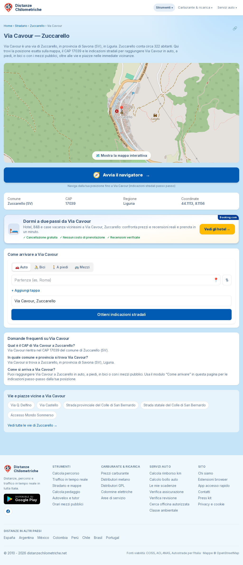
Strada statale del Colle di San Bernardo (175, 405)
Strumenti (164, 7)
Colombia (60, 538)
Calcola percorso (65, 473)
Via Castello (49, 405)
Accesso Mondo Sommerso (32, 415)
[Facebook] (8, 511)
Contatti (204, 492)
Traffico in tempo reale (70, 479)
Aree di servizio (113, 498)
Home (8, 26)
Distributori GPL (113, 486)
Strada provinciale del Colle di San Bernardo (101, 405)
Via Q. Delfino (21, 405)
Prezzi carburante (115, 473)
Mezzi (82, 267)
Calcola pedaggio (66, 492)
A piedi (60, 267)
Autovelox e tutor (65, 498)
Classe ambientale (164, 510)
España (9, 538)
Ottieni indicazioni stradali (121, 314)
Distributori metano (115, 479)
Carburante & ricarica (195, 7)
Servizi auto (227, 7)
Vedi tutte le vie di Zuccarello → (32, 425)
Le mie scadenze (163, 486)
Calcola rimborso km (165, 473)
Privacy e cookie (211, 504)
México (43, 538)
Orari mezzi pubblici (67, 504)
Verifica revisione (163, 498)
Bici (39, 267)
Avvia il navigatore (121, 174)
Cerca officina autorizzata (169, 504)
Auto (21, 267)
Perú (75, 538)
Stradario (21, 26)
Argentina (26, 538)
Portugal (112, 538)
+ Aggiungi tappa (25, 290)
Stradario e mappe (66, 486)
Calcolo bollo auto (164, 479)
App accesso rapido (214, 486)
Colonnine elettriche (116, 492)
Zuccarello (37, 26)
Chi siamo (205, 473)
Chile (86, 538)
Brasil (98, 538)
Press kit (204, 498)
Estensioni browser (213, 479)
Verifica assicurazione (167, 492)
